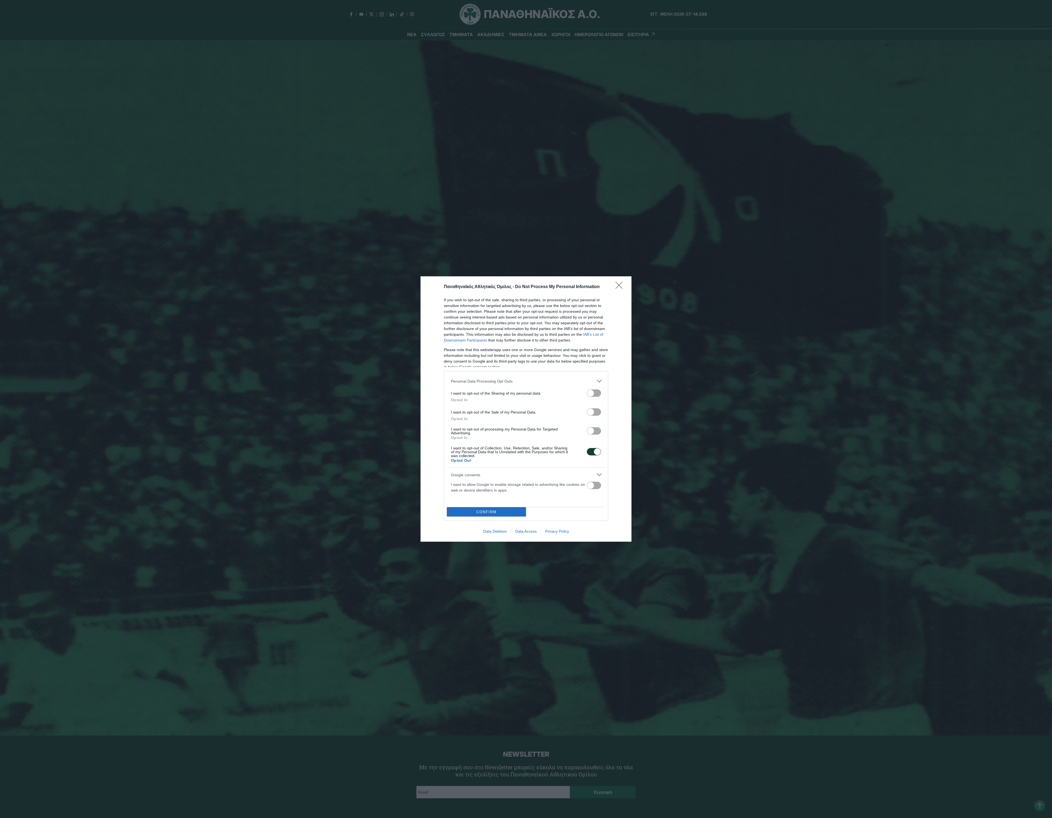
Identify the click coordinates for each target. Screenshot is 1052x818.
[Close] (621, 287)
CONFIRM (486, 512)
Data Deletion (495, 531)
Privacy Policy (557, 531)
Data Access (526, 531)
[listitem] (526, 381)
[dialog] (526, 409)
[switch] (594, 393)
